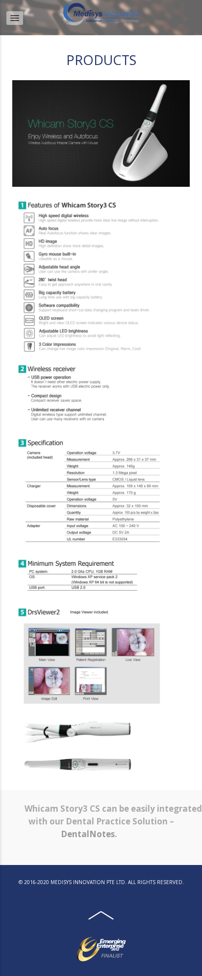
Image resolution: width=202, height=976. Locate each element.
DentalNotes (88, 834)
